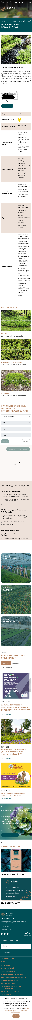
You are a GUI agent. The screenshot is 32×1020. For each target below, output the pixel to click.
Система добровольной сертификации (11, 987)
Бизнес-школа (7, 971)
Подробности (6, 714)
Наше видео (6, 994)
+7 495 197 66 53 (5, 926)
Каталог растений (17, 21)
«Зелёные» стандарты (10, 991)
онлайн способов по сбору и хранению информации (17, 1010)
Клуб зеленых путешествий (12, 974)
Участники (5, 965)
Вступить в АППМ (6, 2)
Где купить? (7, 106)
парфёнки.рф (7, 504)
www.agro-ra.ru (8, 524)
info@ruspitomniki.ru (6, 929)
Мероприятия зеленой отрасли (13, 977)
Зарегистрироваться (10, 834)
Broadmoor (5, 393)
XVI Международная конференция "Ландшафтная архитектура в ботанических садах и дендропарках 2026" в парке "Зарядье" (15, 752)
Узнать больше (8, 829)
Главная (4, 21)
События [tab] (15, 663)
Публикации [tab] (7, 667)
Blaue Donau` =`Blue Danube (11, 362)
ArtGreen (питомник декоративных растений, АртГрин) (12, 533)
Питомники (5, 962)
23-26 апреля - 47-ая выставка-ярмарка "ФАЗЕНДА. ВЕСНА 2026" (13, 794)
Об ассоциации (7, 958)
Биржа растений (7, 968)
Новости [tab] (6, 663)
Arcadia (4, 333)
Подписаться (7, 952)
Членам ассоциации (9, 980)
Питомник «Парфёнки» (11, 491)
